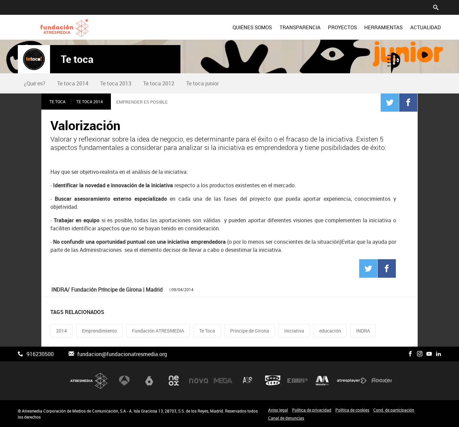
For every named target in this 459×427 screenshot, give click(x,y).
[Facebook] (408, 102)
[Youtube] (429, 354)
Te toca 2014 (72, 83)
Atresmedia (89, 380)
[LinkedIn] (438, 354)
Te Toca (207, 330)
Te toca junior (202, 83)
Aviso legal (278, 410)
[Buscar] (435, 7)
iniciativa (294, 330)
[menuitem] (252, 27)
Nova (199, 381)
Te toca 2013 (115, 83)
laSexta (149, 381)
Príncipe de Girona (249, 330)
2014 (61, 330)
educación (330, 330)
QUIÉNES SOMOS (252, 27)
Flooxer (382, 381)
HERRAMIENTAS (383, 27)
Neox (174, 381)
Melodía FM (322, 381)
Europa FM (297, 381)
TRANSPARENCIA (300, 27)
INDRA (363, 330)
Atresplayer (352, 381)
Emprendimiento (99, 330)
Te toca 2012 (158, 83)
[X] (401, 354)
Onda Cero (273, 381)
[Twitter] (390, 102)
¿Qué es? (34, 83)
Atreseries (248, 381)
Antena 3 (124, 381)
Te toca (77, 59)
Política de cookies (352, 410)
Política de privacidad (311, 410)
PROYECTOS (342, 27)
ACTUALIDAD (425, 27)
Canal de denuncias (286, 418)
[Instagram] (419, 354)
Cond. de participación (393, 410)
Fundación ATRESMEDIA (158, 330)
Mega (223, 381)
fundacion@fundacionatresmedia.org (122, 354)
